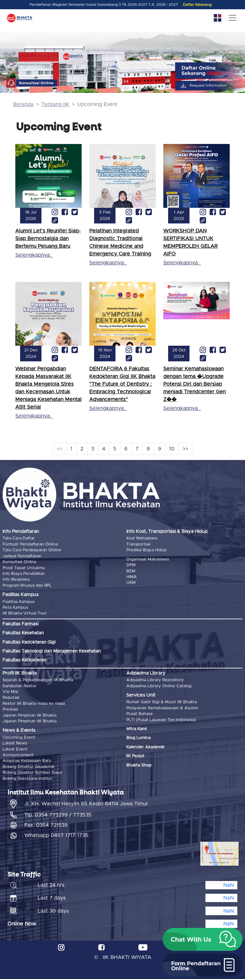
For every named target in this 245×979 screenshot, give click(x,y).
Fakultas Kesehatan (23, 633)
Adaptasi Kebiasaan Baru (27, 761)
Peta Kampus (15, 608)
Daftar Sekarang (197, 4)
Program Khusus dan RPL (27, 586)
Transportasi (138, 544)
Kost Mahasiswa (141, 538)
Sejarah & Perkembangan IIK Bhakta (38, 680)
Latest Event (15, 749)
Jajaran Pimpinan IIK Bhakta (29, 715)
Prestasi (10, 709)
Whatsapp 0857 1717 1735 (56, 835)
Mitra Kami (136, 729)
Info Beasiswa (16, 579)
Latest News (15, 743)
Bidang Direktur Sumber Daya (32, 773)
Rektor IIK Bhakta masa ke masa (34, 704)
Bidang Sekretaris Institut (27, 779)
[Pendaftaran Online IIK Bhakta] (210, 71)
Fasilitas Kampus (18, 602)
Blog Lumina (138, 738)
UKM (131, 583)
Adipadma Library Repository (155, 680)
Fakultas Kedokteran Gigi (29, 642)
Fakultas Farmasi (21, 624)
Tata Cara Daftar (19, 538)
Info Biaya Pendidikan (24, 574)
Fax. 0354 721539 (46, 825)
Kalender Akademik (145, 747)
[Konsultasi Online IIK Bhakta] (31, 83)
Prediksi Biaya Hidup (146, 550)
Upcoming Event (19, 737)
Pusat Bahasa (139, 714)
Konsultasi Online (19, 562)
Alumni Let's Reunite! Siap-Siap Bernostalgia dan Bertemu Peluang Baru (48, 238)
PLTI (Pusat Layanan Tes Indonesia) (161, 720)
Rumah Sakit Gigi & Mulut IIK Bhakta (161, 702)
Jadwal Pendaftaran (22, 556)
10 (171, 448)
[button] (202, 939)
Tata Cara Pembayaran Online (32, 550)
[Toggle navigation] (232, 18)
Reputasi (11, 698)
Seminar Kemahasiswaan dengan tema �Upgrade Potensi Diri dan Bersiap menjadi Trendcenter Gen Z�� (194, 384)
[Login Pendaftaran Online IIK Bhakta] (210, 85)
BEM (130, 571)
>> (185, 448)
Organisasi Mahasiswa (147, 559)
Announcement (18, 755)
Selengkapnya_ (34, 255)
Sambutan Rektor (20, 686)
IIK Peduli (135, 756)
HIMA (131, 577)
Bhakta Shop (139, 765)
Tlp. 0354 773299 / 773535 (58, 814)
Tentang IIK (55, 104)
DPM (131, 565)
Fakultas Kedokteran (24, 660)
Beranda (23, 104)
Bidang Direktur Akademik (29, 767)
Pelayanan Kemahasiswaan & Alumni (162, 708)
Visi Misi (10, 692)
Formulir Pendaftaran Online (30, 544)
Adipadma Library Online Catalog (158, 686)
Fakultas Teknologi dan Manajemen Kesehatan (52, 651)
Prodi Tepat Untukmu (24, 568)
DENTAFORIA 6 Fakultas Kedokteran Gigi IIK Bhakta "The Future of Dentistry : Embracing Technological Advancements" (122, 384)
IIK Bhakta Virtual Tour (25, 613)
